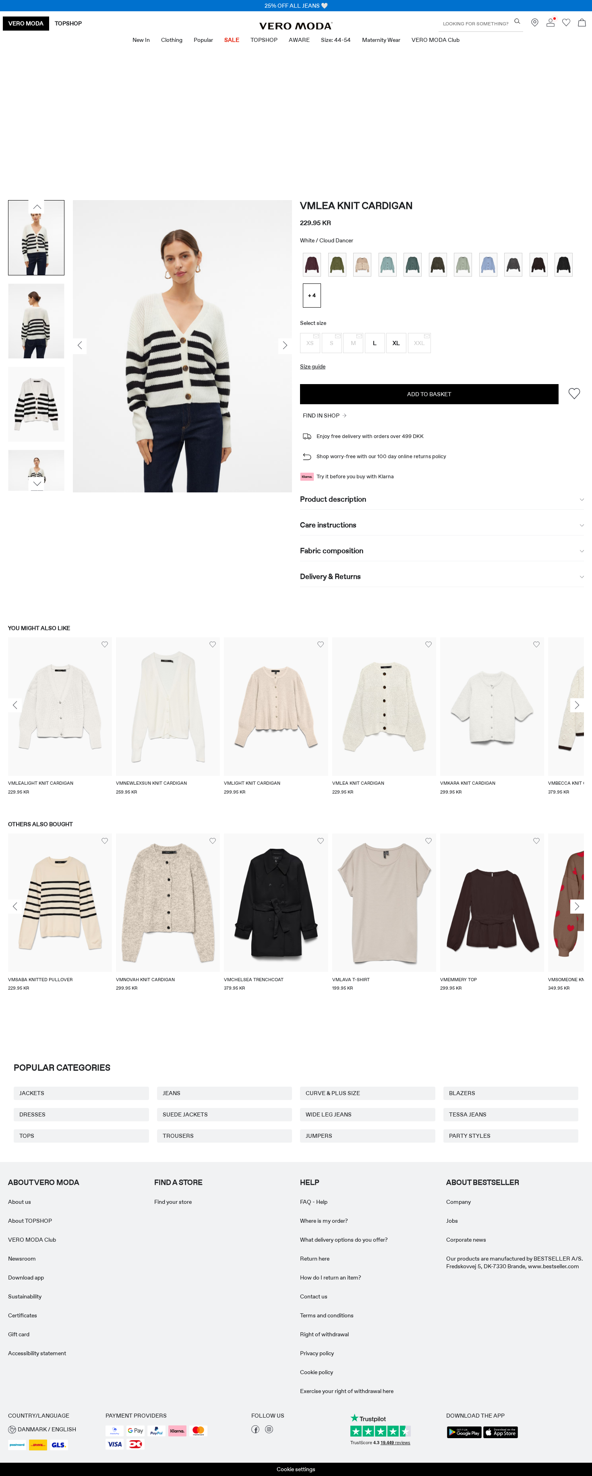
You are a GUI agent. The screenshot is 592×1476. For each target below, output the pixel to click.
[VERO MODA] (296, 27)
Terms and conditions (327, 1315)
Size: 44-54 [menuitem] (336, 40)
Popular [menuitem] (203, 40)
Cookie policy (316, 1372)
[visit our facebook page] (255, 1431)
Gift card (18, 1334)
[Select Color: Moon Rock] (362, 265)
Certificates (22, 1315)
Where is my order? (324, 1221)
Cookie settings (296, 1469)
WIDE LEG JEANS (329, 1114)
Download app (26, 1277)
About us (19, 1202)
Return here (314, 1258)
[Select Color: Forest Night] (438, 265)
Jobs (452, 1221)
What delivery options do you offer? (344, 1239)
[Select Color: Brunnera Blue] (488, 265)
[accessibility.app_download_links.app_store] (500, 1437)
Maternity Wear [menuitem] (381, 40)
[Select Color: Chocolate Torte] (539, 265)
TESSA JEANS (467, 1114)
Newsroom (22, 1258)
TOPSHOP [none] (68, 23)
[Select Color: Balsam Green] (413, 265)
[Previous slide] (15, 705)
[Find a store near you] (535, 24)
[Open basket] (582, 24)
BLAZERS (462, 1093)
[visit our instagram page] (269, 1431)
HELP (309, 1182)
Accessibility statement (37, 1353)
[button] (310, 343)
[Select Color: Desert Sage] (463, 265)
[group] (60, 721)
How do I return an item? (330, 1277)
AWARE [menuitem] (299, 40)
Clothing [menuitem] (171, 40)
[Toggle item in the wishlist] (574, 394)
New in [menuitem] (141, 40)
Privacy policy (317, 1353)
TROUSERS (178, 1136)
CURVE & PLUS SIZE (333, 1093)
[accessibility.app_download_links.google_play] (464, 1437)
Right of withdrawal (324, 1334)
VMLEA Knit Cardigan (356, 205)
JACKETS (31, 1093)
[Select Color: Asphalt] (513, 265)
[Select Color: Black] (564, 265)
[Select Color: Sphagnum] (337, 265)
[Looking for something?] (517, 21)
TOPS (26, 1136)
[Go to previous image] (36, 207)
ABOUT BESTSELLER (482, 1182)
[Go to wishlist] (566, 24)
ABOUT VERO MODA (43, 1182)
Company (458, 1202)
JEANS (171, 1093)
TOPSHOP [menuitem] (263, 40)
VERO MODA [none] (25, 23)
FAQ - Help (313, 1202)
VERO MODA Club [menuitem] (436, 40)
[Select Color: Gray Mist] (388, 265)
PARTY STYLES (470, 1136)
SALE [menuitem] (231, 40)
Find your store (173, 1202)
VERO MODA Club (32, 1239)
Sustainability (24, 1296)
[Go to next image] (36, 483)
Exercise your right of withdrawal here (346, 1391)
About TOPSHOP (30, 1221)
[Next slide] (577, 705)
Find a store (178, 1182)
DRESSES (32, 1114)
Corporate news (466, 1239)
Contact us (313, 1296)
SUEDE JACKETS (185, 1114)
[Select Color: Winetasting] (312, 265)
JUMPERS (319, 1136)
